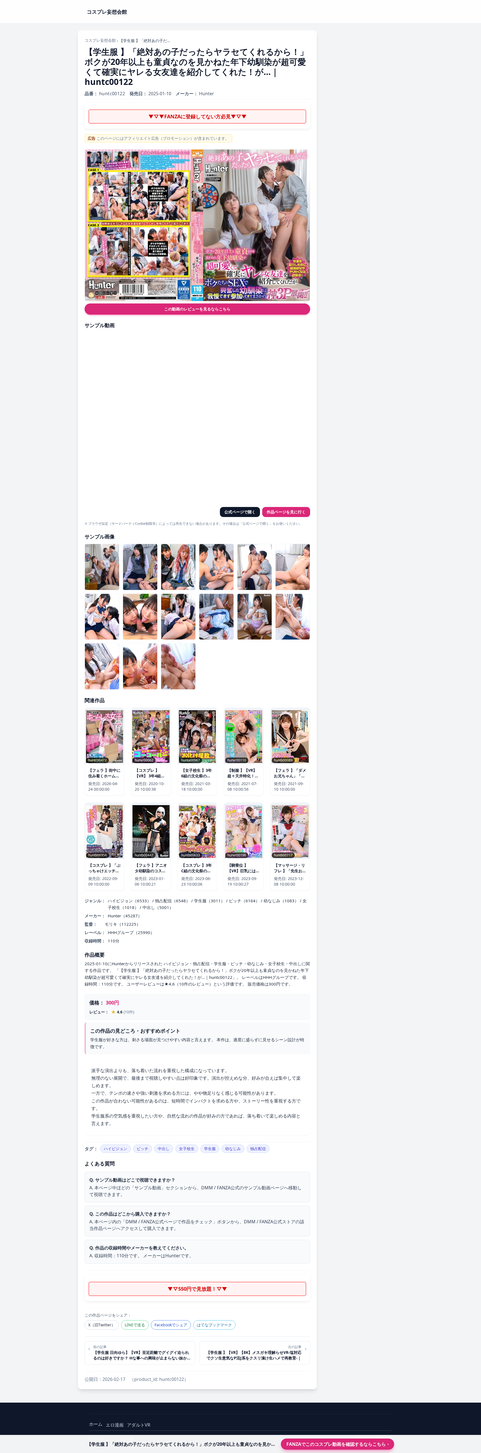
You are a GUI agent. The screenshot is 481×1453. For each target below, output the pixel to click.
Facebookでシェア (170, 1324)
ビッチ (142, 1148)
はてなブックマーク (214, 1324)
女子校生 (187, 1148)
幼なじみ (233, 1148)
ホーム (95, 1424)
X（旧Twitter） (101, 1324)
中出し (164, 1148)
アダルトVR (138, 1425)
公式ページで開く (240, 511)
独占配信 (258, 1148)
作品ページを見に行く (286, 511)
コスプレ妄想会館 (100, 40)
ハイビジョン (115, 1148)
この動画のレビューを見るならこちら (197, 309)
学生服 (210, 1148)
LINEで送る (135, 1324)
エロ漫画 (115, 1425)
